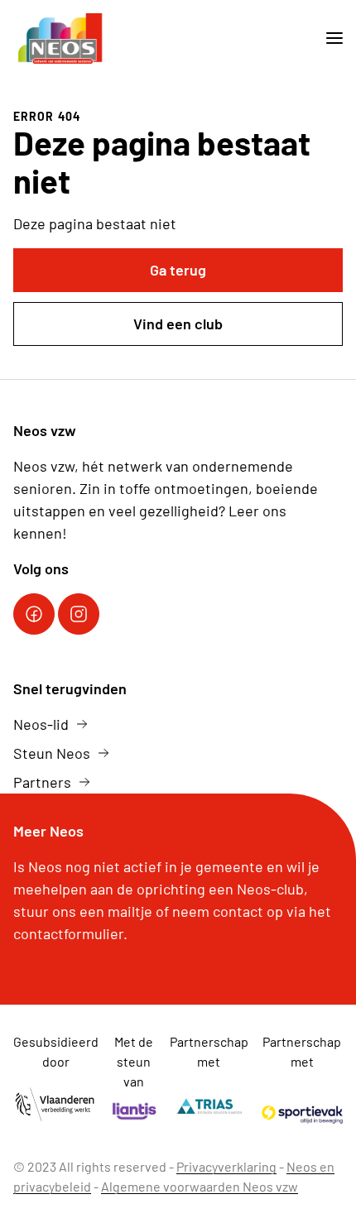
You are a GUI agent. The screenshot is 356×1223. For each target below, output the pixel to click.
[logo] (61, 38)
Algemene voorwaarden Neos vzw (199, 1186)
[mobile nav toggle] (328, 38)
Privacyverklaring (226, 1166)
